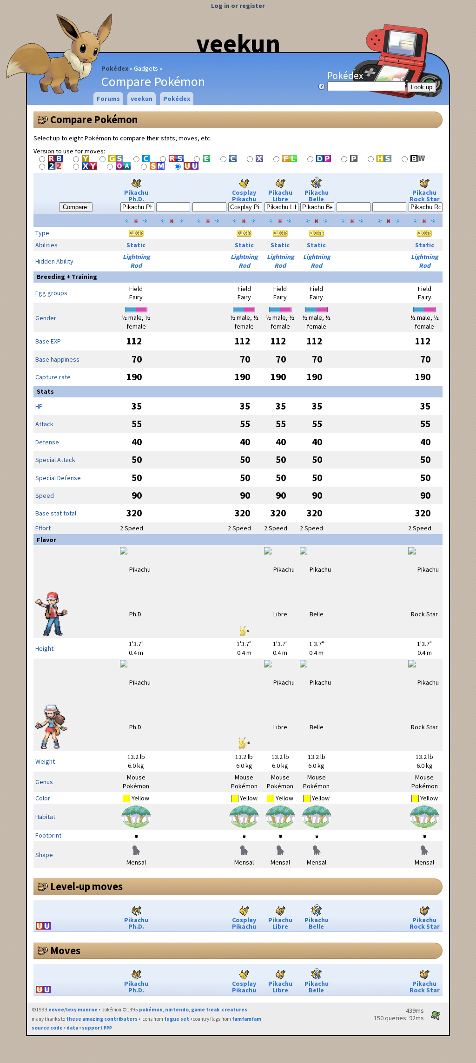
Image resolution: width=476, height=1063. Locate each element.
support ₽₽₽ (97, 1027)
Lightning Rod (136, 261)
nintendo (177, 1009)
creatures (234, 1009)
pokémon (151, 1009)
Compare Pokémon (94, 119)
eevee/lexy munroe (73, 1009)
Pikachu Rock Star (425, 195)
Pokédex (114, 68)
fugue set (176, 1019)
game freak (205, 1009)
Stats (45, 391)
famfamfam (246, 1019)
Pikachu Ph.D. (136, 195)
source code (47, 1027)
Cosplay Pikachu (244, 195)
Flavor (46, 539)
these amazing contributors (102, 1019)
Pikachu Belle (316, 195)
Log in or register (238, 5)
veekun (238, 43)
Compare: (76, 207)
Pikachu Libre (280, 195)
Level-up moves (86, 886)
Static (135, 245)
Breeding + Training (67, 276)
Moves (65, 950)
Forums (108, 98)
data (72, 1027)
